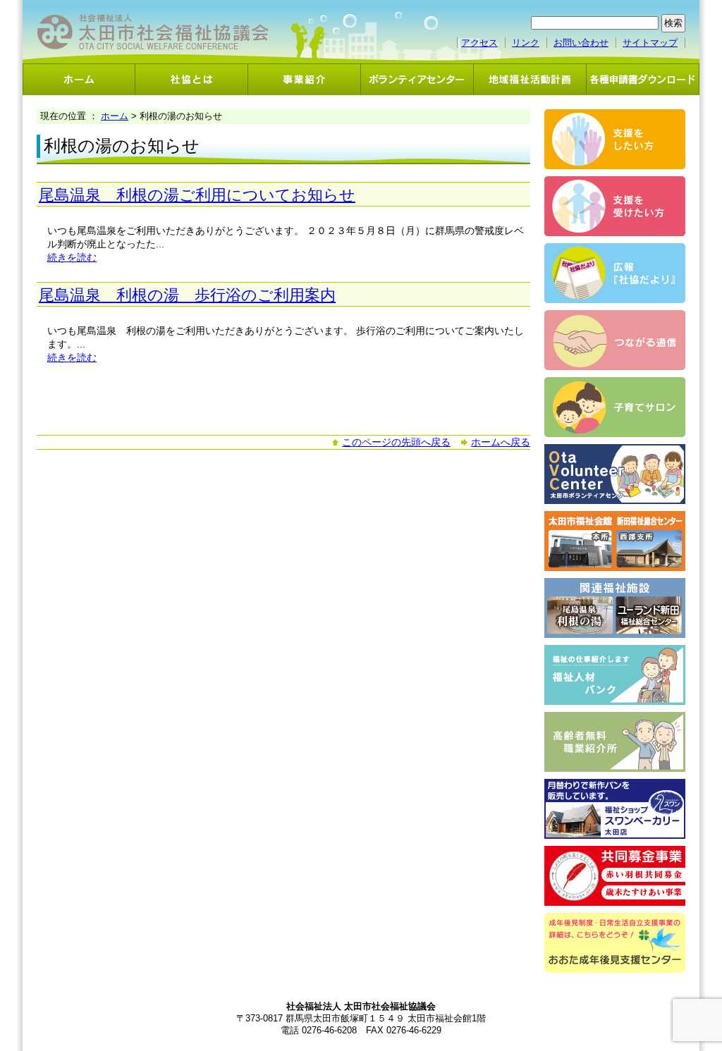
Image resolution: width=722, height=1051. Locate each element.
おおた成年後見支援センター (614, 943)
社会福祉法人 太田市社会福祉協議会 (153, 32)
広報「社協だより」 (614, 273)
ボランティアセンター (417, 79)
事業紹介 (304, 79)
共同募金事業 (614, 876)
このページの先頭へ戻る (396, 442)
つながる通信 (614, 340)
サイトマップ (650, 42)
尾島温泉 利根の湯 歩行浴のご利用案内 (187, 295)
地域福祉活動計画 (530, 79)
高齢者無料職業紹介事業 (614, 742)
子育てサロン (614, 407)
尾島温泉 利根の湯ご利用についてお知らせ (197, 195)
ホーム (79, 79)
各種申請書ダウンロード (643, 79)
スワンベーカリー (614, 809)
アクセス (479, 42)
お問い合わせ (580, 42)
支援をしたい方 (614, 139)
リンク (525, 42)
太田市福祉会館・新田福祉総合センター (614, 541)
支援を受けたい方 (614, 206)
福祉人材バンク (614, 675)
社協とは (191, 79)
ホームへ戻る (500, 442)
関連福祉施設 (614, 608)
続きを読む (72, 257)
